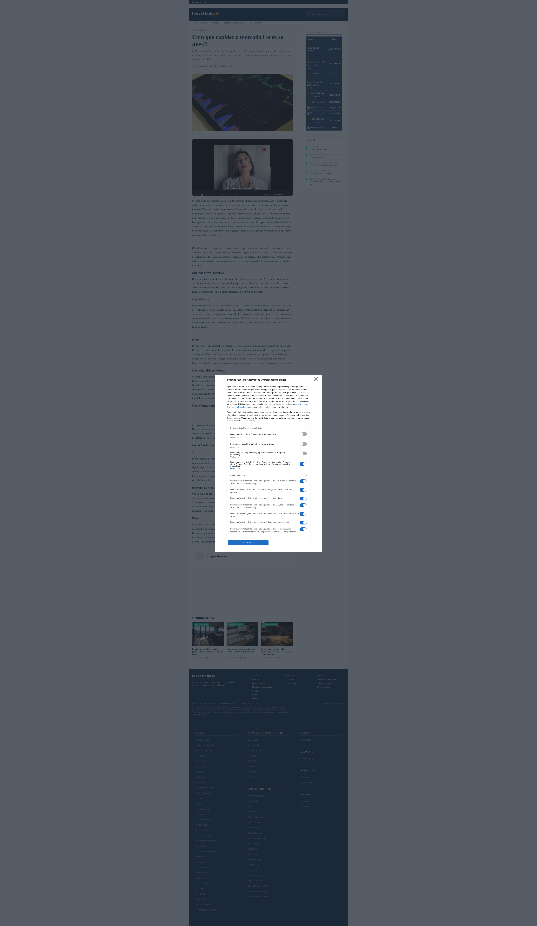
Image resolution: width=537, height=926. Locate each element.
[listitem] (268, 428)
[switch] (303, 434)
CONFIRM (248, 543)
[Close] (317, 380)
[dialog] (268, 463)
